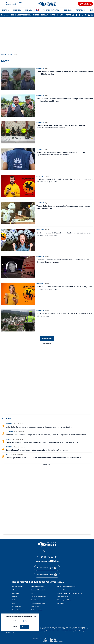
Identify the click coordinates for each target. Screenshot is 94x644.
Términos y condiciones (64, 600)
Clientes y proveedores (38, 603)
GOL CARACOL (30, 10)
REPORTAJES (80, 10)
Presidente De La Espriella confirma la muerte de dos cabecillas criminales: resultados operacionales (61, 126)
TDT (32, 593)
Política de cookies (62, 596)
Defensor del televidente (38, 590)
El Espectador (16, 606)
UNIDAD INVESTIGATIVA (51, 10)
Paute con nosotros (37, 610)
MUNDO (8, 439)
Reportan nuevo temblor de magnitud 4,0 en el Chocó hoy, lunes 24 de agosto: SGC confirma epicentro (46, 434)
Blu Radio (15, 590)
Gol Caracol (15, 593)
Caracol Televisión (17, 586)
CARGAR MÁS (47, 338)
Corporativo (61, 603)
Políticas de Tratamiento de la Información (63, 627)
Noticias (16, 621)
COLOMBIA (17, 10)
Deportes (28, 621)
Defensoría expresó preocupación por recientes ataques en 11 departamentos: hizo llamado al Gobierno (60, 153)
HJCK (14, 600)
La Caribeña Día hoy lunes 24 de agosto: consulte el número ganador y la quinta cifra (39, 427)
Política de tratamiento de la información (69, 593)
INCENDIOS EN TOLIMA (40, 15)
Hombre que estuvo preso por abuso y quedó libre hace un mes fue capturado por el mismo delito (44, 458)
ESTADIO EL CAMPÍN (57, 15)
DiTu (13, 603)
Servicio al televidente (37, 586)
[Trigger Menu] (3, 4)
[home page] (47, 3)
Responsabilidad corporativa (66, 590)
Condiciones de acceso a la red (66, 586)
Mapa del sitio (35, 606)
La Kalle (14, 596)
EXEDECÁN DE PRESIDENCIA (21, 15)
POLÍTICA (5, 10)
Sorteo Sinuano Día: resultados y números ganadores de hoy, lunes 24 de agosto (37, 450)
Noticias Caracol (6, 54)
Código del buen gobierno (38, 596)
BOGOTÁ (9, 454)
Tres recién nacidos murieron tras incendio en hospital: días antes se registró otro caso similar (42, 442)
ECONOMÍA (68, 10)
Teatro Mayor (16, 610)
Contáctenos (35, 600)
